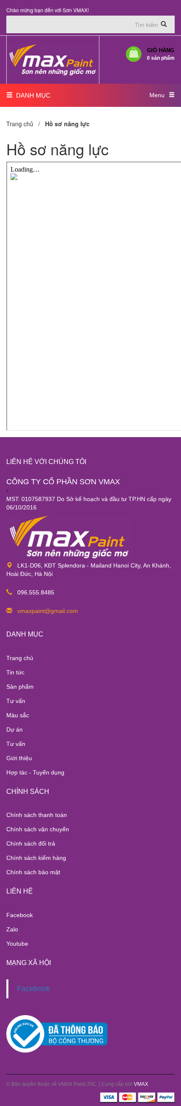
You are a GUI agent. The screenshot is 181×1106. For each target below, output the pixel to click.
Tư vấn (15, 701)
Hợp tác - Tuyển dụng (35, 772)
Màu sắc (17, 715)
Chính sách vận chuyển (37, 829)
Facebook (19, 915)
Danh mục (32, 95)
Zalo (12, 929)
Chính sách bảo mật (33, 872)
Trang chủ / (24, 123)
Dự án (14, 729)
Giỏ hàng (161, 54)
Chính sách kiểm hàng (36, 857)
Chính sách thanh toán (36, 815)
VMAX (141, 1084)
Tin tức (15, 672)
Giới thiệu (19, 758)
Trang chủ (19, 658)
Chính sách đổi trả (30, 843)
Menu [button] (157, 95)
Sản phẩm (20, 686)
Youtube (17, 943)
